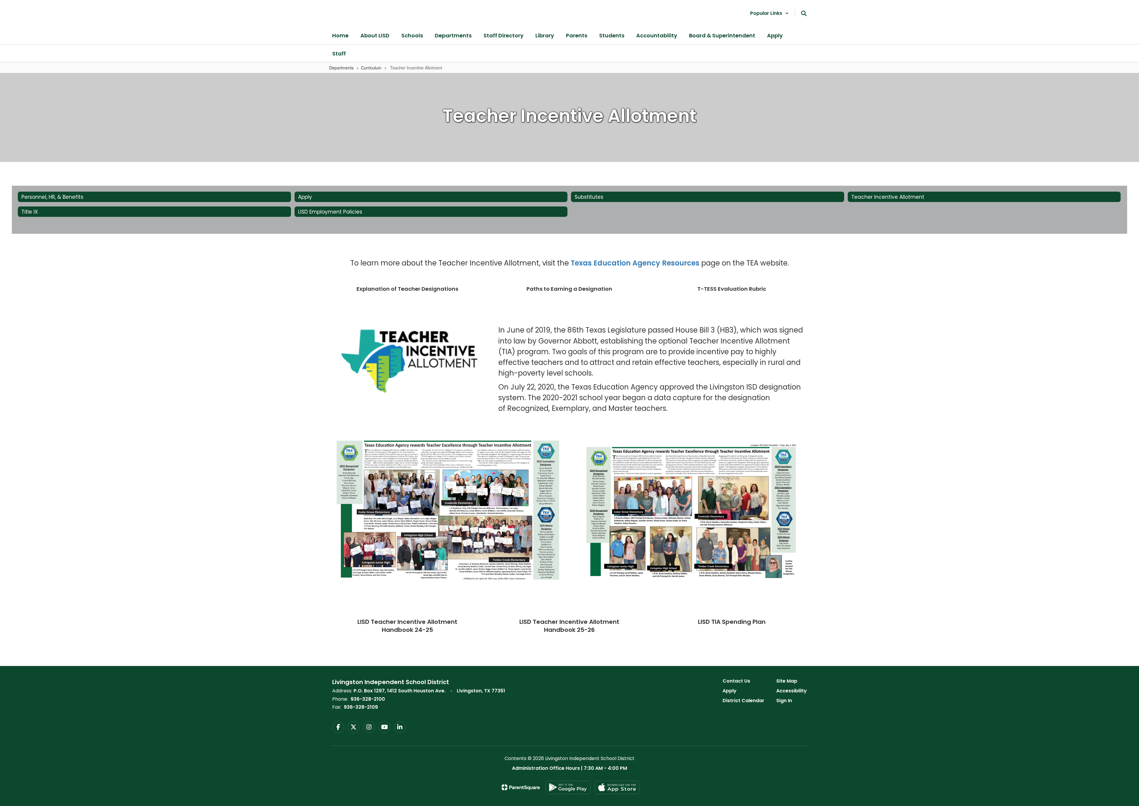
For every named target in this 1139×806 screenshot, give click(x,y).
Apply (729, 690)
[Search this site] (804, 13)
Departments (341, 68)
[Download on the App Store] (617, 787)
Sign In (784, 700)
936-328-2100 (368, 699)
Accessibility (791, 690)
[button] (769, 13)
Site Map (786, 681)
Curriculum (371, 68)
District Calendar (743, 700)
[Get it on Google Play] (568, 787)
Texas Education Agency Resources (635, 263)
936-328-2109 (361, 707)
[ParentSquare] (520, 787)
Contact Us (736, 681)
